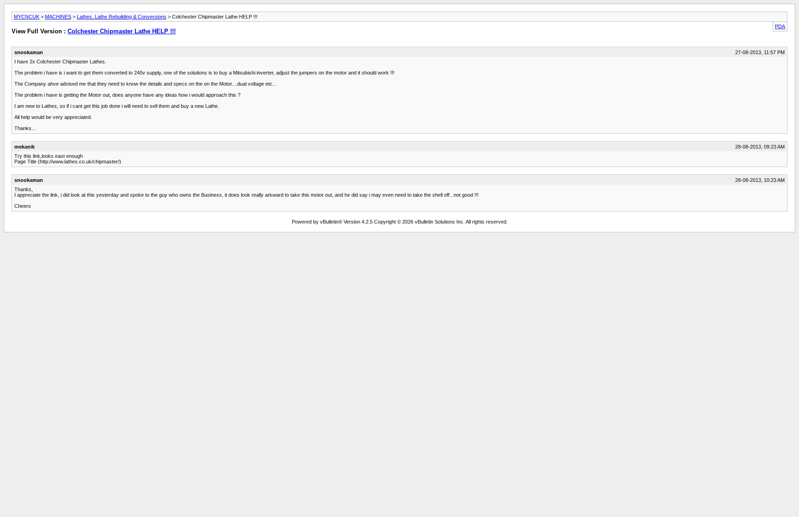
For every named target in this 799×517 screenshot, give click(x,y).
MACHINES (58, 16)
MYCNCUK (26, 16)
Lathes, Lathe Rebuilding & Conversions (121, 16)
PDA (780, 26)
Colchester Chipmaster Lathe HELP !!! (122, 31)
